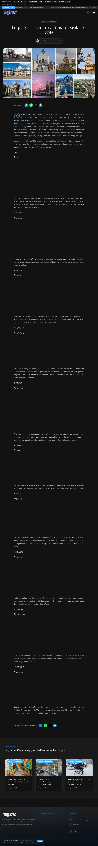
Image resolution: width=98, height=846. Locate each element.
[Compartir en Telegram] (40, 105)
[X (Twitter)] (32, 4)
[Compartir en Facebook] (26, 105)
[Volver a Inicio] (9, 12)
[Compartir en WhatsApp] (31, 105)
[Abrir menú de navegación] (94, 12)
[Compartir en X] (36, 105)
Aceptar (40, 841)
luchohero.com (91, 842)
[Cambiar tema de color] (88, 12)
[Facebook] (30, 4)
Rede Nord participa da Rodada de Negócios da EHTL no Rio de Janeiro (51, 7)
